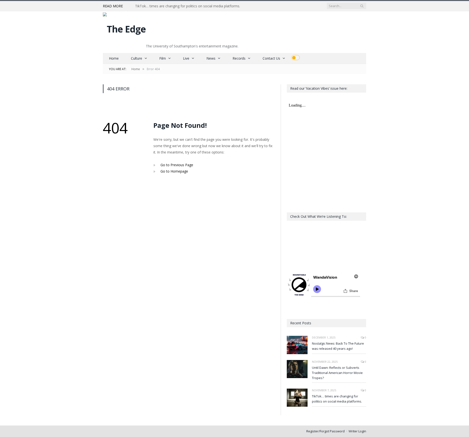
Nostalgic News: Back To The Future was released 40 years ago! (338, 346)
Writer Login (357, 431)
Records (239, 58)
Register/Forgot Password (325, 431)
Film (162, 58)
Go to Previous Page (176, 165)
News (210, 58)
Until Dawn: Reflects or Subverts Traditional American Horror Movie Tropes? (337, 372)
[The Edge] (124, 28)
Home (114, 58)
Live (186, 58)
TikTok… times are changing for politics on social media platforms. (187, 6)
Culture (136, 58)
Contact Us (271, 58)
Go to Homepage (174, 171)
